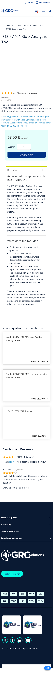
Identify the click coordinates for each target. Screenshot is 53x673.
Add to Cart (26, 154)
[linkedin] (19, 640)
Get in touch (10, 573)
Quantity (11, 146)
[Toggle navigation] (43, 11)
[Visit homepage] (10, 10)
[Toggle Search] (50, 11)
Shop (8, 25)
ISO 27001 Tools (30, 25)
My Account (44, 2)
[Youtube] (28, 640)
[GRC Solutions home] (22, 555)
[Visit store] (36, 11)
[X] (5, 640)
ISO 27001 (16, 25)
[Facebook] (12, 640)
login (11, 461)
